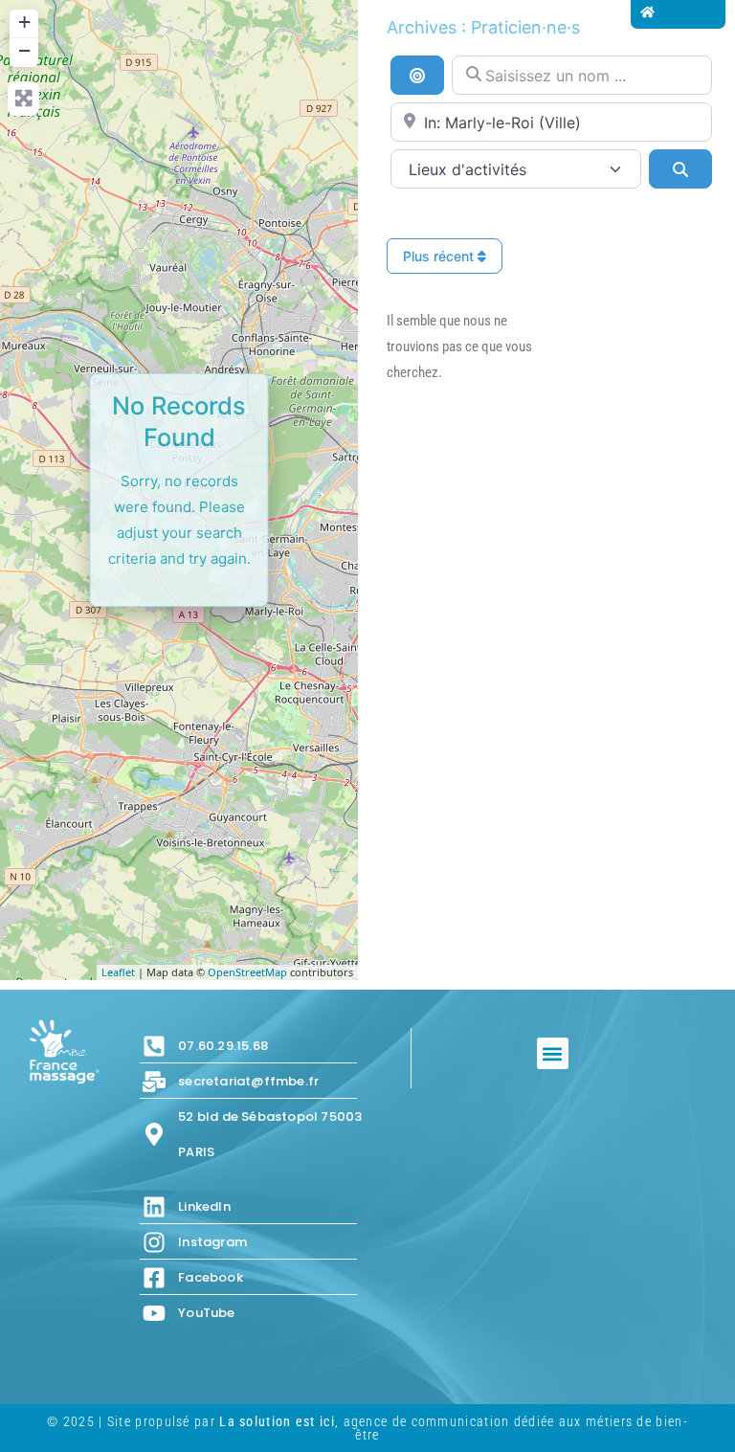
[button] (552, 1053)
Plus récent (440, 256)
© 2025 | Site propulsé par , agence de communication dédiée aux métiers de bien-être (367, 1428)
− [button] (24, 50)
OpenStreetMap (247, 972)
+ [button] (24, 22)
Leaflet (118, 972)
